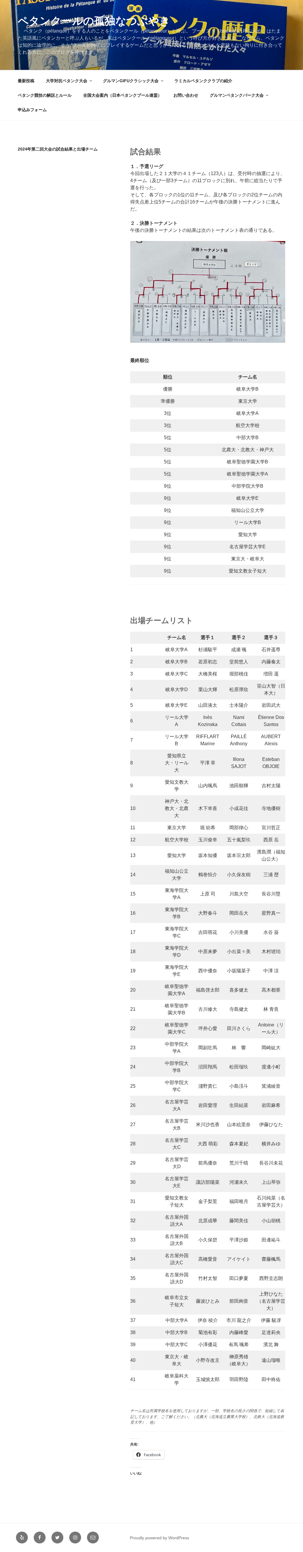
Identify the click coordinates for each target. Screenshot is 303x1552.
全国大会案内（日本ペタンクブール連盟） (122, 95)
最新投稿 (26, 80)
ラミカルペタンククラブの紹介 (203, 80)
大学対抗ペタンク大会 (66, 80)
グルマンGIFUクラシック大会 (131, 80)
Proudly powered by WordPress (159, 1537)
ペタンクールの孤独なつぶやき (94, 21)
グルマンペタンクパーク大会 (237, 95)
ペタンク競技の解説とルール (45, 95)
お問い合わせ (185, 95)
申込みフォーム (32, 109)
